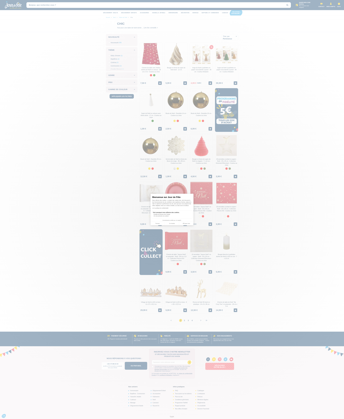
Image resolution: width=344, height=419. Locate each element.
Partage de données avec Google (162, 214)
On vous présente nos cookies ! (161, 216)
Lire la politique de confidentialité (160, 208)
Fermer (158, 223)
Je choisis (172, 223)
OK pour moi (186, 223)
